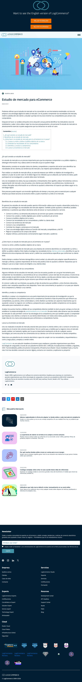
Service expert (6, 609)
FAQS (42, 609)
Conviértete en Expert (8, 602)
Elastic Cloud (6, 626)
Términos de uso (74, 546)
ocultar (14, 131)
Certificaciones (45, 582)
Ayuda (43, 605)
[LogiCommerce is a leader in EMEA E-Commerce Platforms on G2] (66, 646)
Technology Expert (8, 612)
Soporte (43, 575)
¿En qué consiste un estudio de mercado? (17, 135)
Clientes (4, 575)
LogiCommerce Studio (48, 572)
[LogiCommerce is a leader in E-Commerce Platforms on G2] (56, 646)
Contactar (5, 582)
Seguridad (5, 636)
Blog (42, 612)
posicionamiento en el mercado (36, 311)
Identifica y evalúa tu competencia (17, 145)
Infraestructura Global (9, 632)
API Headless (45, 599)
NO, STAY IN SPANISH (41, 27)
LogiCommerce (7, 343)
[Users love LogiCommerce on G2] (45, 646)
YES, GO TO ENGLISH (41, 21)
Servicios (43, 578)
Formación (44, 585)
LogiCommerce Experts (9, 596)
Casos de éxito (6, 578)
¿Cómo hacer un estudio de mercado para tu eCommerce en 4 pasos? (26, 139)
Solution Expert (7, 605)
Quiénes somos (6, 572)
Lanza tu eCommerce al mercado (17, 148)
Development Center (47, 596)
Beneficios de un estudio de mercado (15, 137)
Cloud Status (6, 629)
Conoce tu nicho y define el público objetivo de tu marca (25, 141)
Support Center (45, 602)
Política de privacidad (60, 546)
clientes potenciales (58, 251)
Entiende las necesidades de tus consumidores (21, 143)
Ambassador (6, 615)
